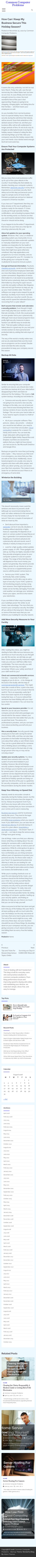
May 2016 (6, 1321)
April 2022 (7, 1161)
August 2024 (7, 1130)
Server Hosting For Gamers (13, 1481)
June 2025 (7, 1123)
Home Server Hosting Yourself (15, 1435)
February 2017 (8, 1291)
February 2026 (8, 1117)
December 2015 (8, 1338)
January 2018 (8, 1253)
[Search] (32, 9)
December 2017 (8, 1256)
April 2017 (7, 1284)
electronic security (17, 188)
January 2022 (8, 1171)
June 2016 (7, 1318)
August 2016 (7, 1311)
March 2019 (7, 1209)
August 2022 (7, 1147)
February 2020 (8, 1195)
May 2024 (6, 1134)
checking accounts (8, 268)
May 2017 (6, 1280)
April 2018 (7, 1243)
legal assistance (15, 820)
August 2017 (7, 1270)
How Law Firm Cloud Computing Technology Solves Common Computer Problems (16, 1521)
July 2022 (6, 1151)
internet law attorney (9, 825)
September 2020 (9, 1192)
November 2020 (8, 1188)
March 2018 (7, 1246)
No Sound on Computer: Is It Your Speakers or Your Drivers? (22, 1017)
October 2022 (8, 1144)
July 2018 (6, 1233)
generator (6, 527)
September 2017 (9, 1267)
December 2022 (8, 1140)
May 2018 (6, 1239)
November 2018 (8, 1219)
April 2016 (7, 1325)
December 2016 (8, 1297)
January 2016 (8, 1335)
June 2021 (7, 1181)
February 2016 (8, 1331)
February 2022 (8, 1168)
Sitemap (13, 1552)
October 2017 (8, 1263)
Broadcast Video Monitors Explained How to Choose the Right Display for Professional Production (17, 1045)
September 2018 (9, 1226)
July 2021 (6, 1178)
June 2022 (7, 1154)
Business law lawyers (9, 813)
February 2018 (8, 1250)
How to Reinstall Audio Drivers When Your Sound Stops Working (21, 1006)
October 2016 (8, 1304)
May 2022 (6, 1157)
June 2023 (7, 1137)
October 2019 (8, 1198)
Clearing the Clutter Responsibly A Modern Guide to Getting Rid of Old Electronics (17, 1387)
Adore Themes (9, 1554)
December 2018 (8, 1215)
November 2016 (8, 1301)
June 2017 (7, 1277)
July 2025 (6, 1120)
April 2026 (7, 1113)
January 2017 (7, 1294)
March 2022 (7, 1164)
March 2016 (7, 1328)
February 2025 (8, 1127)
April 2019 (7, 1205)
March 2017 (7, 1287)
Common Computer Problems (18, 4)
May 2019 (6, 1202)
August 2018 (7, 1229)
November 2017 (8, 1260)
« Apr (6, 1099)
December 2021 (8, 1175)
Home (11, 937)
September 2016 (9, 1308)
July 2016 (6, 1314)
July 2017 (6, 1273)
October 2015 (8, 1342)
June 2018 (7, 1236)
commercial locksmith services (13, 685)
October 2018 (8, 1222)
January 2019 (8, 1212)
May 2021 (6, 1185)
